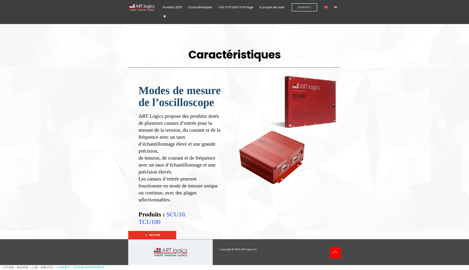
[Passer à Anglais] (335, 7)
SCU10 (175, 214)
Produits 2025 (172, 7)
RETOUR (154, 235)
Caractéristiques (200, 7)
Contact (304, 7)
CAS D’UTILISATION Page (235, 7)
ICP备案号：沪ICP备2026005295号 (80, 267)
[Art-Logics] (142, 9)
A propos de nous (271, 7)
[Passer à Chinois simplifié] (326, 7)
